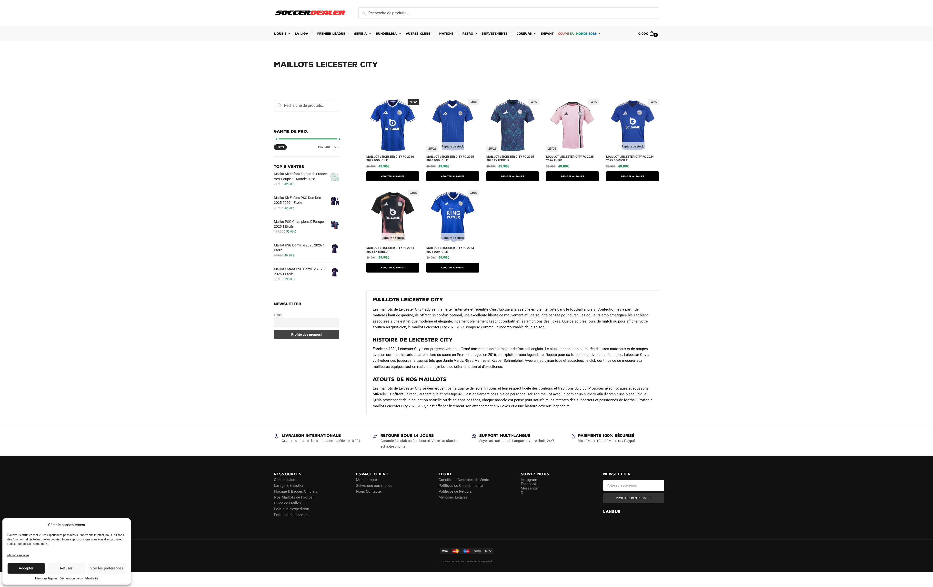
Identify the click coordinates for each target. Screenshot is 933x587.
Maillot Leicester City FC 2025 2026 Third (570, 158)
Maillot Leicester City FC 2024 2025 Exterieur (390, 250)
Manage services (18, 555)
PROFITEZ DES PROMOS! (633, 498)
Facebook (529, 484)
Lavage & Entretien (289, 485)
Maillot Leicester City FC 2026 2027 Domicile (390, 158)
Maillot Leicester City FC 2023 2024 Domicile (450, 250)
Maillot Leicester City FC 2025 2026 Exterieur (510, 158)
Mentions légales (46, 578)
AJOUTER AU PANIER (392, 176)
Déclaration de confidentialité (79, 578)
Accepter (26, 568)
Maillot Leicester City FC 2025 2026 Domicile (450, 158)
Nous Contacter (369, 491)
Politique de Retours (455, 491)
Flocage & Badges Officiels (295, 491)
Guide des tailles (287, 503)
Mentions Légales (453, 497)
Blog (277, 520)
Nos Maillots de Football (294, 497)
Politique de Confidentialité (461, 485)
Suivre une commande (374, 485)
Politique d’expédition (291, 509)
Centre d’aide (284, 479)
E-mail (278, 315)
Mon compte (366, 479)
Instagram (529, 479)
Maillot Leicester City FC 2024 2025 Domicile (630, 158)
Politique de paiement (292, 514)
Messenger (530, 488)
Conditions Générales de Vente (464, 479)
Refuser (66, 568)
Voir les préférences (106, 568)
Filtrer (280, 147)
